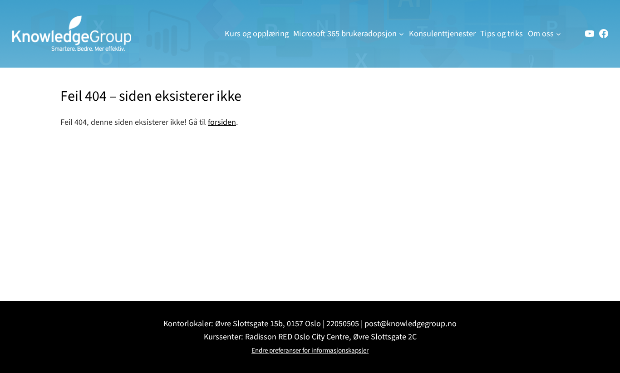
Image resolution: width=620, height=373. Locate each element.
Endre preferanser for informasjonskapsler (310, 350)
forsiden (222, 122)
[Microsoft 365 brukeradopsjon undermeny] (401, 33)
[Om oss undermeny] (558, 33)
